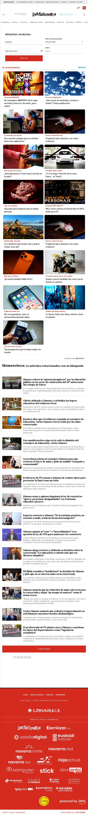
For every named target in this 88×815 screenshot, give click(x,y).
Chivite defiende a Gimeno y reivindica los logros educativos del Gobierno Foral (50, 402)
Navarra (60, 22)
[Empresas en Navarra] (14, 781)
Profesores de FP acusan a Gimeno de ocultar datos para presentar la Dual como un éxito (54, 479)
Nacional (69, 22)
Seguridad (45, 700)
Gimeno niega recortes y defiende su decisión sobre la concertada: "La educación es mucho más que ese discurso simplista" (53, 553)
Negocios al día (36, 22)
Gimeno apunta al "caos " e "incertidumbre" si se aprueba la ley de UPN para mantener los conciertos (52, 533)
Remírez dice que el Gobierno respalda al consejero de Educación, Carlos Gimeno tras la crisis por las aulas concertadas (53, 422)
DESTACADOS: (9, 2)
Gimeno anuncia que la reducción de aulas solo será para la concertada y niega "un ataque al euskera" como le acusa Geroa (54, 593)
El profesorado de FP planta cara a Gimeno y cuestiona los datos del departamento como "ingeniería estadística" (53, 630)
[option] (44, 14)
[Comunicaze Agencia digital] (44, 710)
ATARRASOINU (39, 2)
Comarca (24, 22)
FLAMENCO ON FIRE (75, 2)
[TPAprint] (24, 789)
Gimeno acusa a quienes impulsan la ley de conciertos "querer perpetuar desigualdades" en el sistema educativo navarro (52, 499)
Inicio (25, 695)
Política (79, 22)
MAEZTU (64, 2)
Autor (47, 48)
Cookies (35, 700)
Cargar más (44, 649)
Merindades (50, 22)
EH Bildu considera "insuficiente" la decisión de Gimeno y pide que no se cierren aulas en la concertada (53, 572)
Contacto (49, 695)
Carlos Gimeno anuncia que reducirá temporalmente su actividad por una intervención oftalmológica (54, 612)
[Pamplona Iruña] (44, 789)
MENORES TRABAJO (53, 2)
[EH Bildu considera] (11, 574)
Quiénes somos (36, 695)
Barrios (15, 22)
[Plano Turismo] (74, 781)
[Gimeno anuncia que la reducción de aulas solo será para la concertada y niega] (11, 593)
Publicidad (60, 695)
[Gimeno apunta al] (11, 535)
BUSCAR (24, 58)
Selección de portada (53, 39)
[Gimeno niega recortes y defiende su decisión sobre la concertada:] (11, 553)
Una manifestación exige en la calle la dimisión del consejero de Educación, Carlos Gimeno (51, 441)
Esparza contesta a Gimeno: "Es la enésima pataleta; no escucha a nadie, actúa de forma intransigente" (53, 516)
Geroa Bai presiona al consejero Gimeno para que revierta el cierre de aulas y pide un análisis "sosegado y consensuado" (54, 462)
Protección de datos (59, 700)
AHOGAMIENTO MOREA (25, 2)
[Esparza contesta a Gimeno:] (11, 518)
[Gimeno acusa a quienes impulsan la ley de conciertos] (11, 499)
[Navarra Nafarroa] (64, 789)
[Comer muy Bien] (54, 781)
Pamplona (5, 22)
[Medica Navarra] (34, 781)
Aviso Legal (25, 700)
